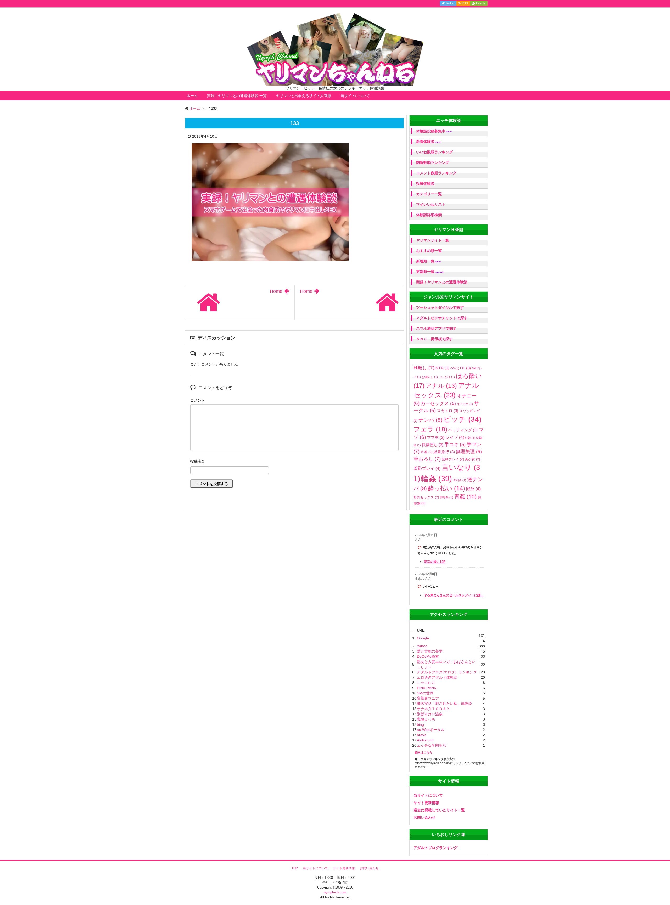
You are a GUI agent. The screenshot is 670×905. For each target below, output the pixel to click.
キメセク (465, 404)
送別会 (459, 480)
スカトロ (447, 410)
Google (423, 638)
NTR (442, 368)
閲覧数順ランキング (432, 162)
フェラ (430, 429)
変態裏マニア (428, 698)
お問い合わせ (425, 817)
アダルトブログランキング (435, 848)
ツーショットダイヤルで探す (440, 307)
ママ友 (435, 437)
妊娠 (470, 437)
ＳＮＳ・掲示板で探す (434, 339)
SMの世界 (425, 693)
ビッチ (462, 419)
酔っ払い (446, 488)
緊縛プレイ (453, 459)
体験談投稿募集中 (434, 131)
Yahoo (422, 646)
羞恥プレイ (427, 468)
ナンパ (430, 420)
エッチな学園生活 (431, 745)
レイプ (454, 437)
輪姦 (436, 478)
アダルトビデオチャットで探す (441, 318)
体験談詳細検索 (429, 215)
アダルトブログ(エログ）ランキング (447, 672)
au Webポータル (430, 730)
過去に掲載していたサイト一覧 (439, 810)
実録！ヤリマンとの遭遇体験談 (441, 282)
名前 (294, 462)
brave (421, 735)
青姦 (465, 496)
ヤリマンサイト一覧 (432, 240)
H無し (424, 367)
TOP (295, 868)
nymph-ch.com (335, 892)
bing (420, 724)
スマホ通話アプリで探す (436, 328)
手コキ (455, 444)
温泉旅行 (444, 451)
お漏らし (430, 377)
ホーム (192, 96)
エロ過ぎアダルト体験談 (437, 677)
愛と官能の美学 (430, 651)
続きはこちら (423, 752)
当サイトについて (355, 96)
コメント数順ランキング (436, 173)
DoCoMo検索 (428, 656)
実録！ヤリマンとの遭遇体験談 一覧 (237, 96)
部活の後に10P (434, 562)
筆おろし (427, 459)
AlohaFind (425, 740)
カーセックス (438, 403)
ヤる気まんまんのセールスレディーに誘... (453, 595)
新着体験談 (428, 142)
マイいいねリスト (430, 204)
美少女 (472, 459)
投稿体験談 (425, 183)
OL (465, 368)
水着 (426, 452)
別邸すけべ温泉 (430, 714)
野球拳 (446, 497)
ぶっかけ (447, 377)
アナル (441, 385)
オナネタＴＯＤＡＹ (433, 709)
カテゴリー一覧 (429, 194)
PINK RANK (426, 688)
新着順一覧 (428, 261)
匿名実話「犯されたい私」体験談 (444, 703)
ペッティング (463, 430)
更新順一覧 (430, 272)
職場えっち (426, 719)
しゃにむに (426, 683)
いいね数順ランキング (434, 152)
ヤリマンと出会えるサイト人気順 (303, 96)
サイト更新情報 (426, 803)
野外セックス (426, 497)
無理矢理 (469, 451)
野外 (473, 488)
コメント (197, 400)
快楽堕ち (432, 444)
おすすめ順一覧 (429, 250)
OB (454, 368)
